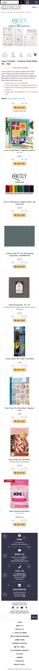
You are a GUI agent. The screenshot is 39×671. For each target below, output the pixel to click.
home (3, 12)
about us (19, 626)
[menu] (36, 2)
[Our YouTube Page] (22, 607)
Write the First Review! (20, 68)
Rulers (28, 12)
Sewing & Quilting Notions (16, 12)
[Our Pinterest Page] (26, 607)
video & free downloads (19, 636)
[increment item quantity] (22, 103)
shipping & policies (19, 643)
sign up (34, 617)
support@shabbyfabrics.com (19, 561)
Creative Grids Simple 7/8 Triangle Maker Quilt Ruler (21, 85)
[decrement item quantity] (26, 103)
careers (19, 657)
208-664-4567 (20, 574)
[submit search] (21, 2)
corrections (19, 640)
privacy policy (19, 664)
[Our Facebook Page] (13, 607)
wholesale (19, 661)
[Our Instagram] (17, 607)
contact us (19, 629)
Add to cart (20, 163)
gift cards (20, 647)
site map (19, 654)
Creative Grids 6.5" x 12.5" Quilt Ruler (16, 83)
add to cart (20, 107)
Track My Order (20, 633)
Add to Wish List (20, 111)
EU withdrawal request (19, 650)
